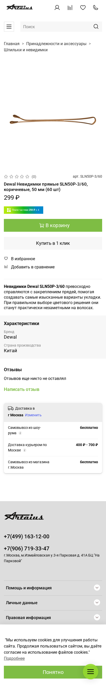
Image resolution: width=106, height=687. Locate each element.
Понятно (53, 672)
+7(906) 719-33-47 (26, 548)
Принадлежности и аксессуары (56, 43)
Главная (12, 43)
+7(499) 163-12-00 (26, 536)
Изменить (33, 415)
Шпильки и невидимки (26, 49)
